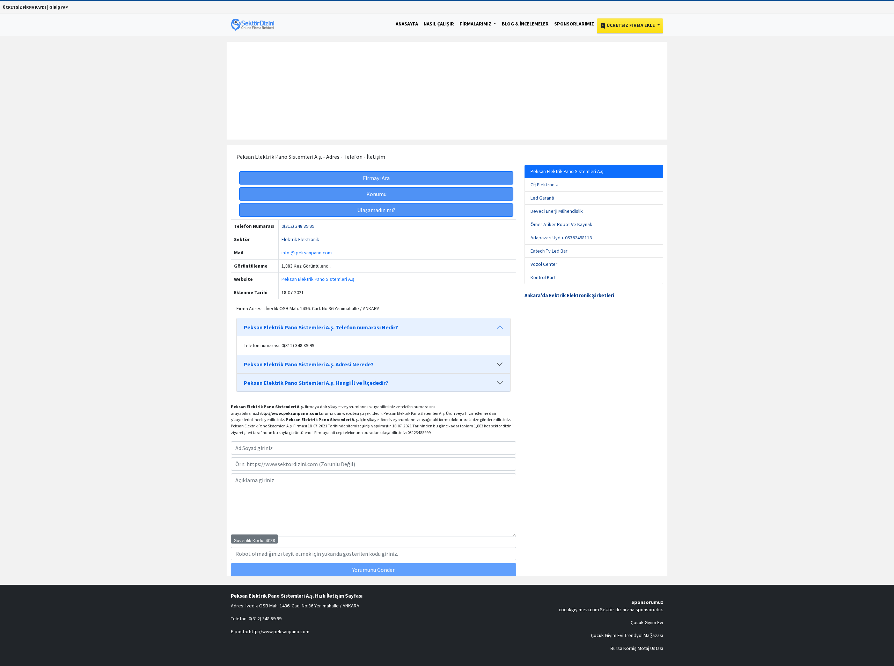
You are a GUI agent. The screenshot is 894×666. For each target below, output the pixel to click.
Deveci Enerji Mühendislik (556, 211)
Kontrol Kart (543, 277)
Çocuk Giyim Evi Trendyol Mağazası (627, 635)
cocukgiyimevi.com (579, 609)
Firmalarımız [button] (476, 24)
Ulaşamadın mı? (376, 210)
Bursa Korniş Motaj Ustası (636, 648)
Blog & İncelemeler (525, 24)
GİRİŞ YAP (58, 7)
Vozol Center (543, 264)
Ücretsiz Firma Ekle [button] (631, 25)
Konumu (376, 193)
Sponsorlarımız (574, 24)
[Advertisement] (447, 91)
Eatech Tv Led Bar (548, 251)
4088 (270, 540)
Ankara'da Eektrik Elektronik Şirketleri (569, 295)
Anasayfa (407, 24)
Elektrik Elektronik (300, 239)
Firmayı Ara (376, 177)
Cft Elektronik (544, 184)
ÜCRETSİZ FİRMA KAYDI (24, 7)
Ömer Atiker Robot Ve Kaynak (561, 224)
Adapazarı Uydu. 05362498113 (561, 237)
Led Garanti (542, 198)
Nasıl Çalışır (439, 24)
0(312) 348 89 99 (297, 226)
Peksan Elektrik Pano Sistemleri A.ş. (318, 279)
